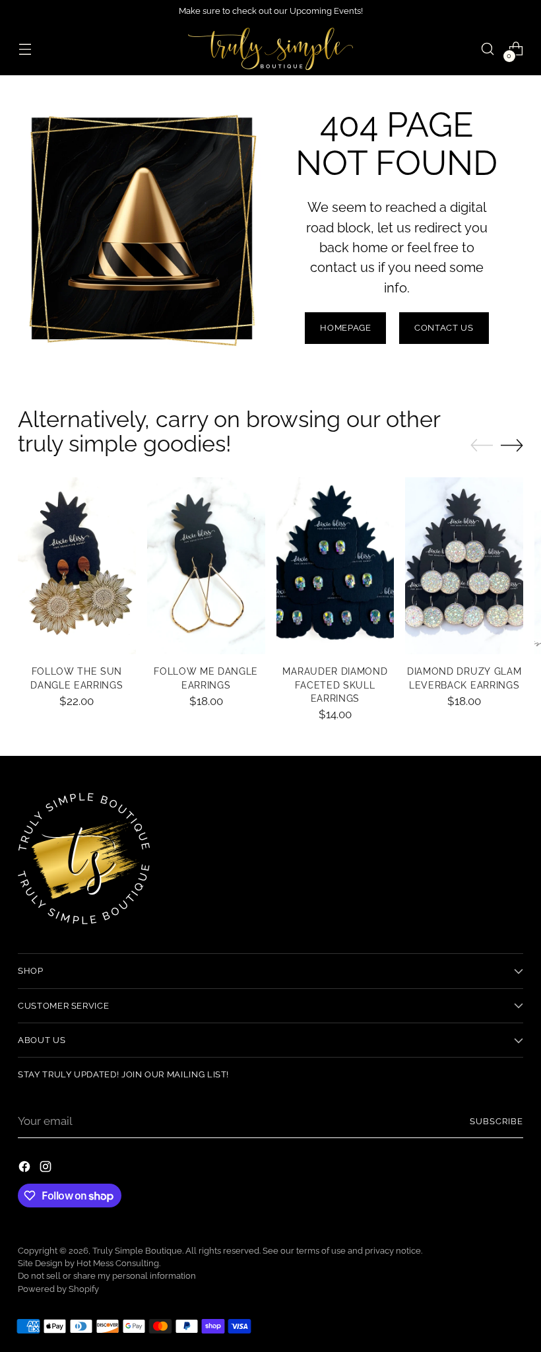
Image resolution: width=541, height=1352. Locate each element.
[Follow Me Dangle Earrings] (206, 565)
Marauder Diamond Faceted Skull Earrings (334, 685)
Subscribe (496, 1121)
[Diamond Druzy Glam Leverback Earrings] (464, 565)
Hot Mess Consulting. (118, 1263)
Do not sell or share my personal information (107, 1276)
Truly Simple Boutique (137, 1251)
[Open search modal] (487, 49)
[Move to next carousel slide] (512, 445)
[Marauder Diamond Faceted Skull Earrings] (335, 565)
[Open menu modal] (24, 49)
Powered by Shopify (58, 1289)
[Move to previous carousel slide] (481, 445)
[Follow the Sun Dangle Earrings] (77, 565)
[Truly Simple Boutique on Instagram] (47, 1169)
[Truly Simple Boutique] (270, 49)
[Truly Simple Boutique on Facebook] (26, 1169)
